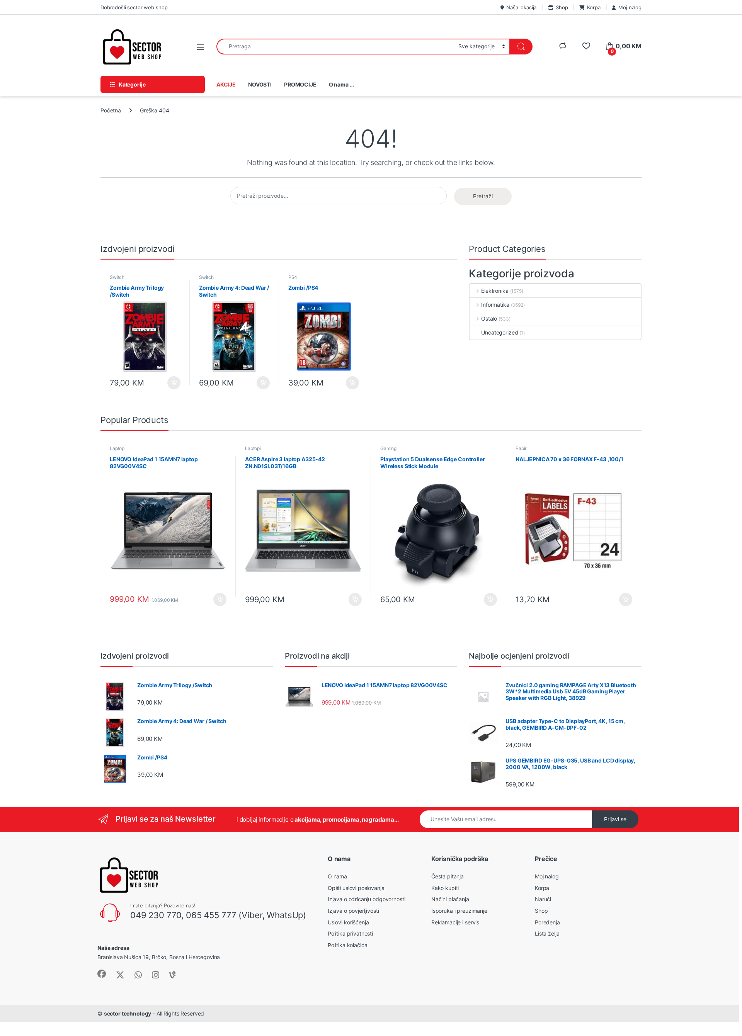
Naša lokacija (521, 7)
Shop (562, 7)
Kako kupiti (445, 888)
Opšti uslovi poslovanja (356, 888)
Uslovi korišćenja (348, 922)
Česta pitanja (447, 876)
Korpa (593, 7)
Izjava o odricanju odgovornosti (366, 899)
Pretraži (483, 196)
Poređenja (547, 922)
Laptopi (118, 448)
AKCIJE (226, 84)
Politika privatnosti (350, 933)
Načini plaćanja (450, 899)
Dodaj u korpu (173, 382)
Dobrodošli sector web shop (133, 7)
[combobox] (335, 46)
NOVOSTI (260, 84)
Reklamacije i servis (455, 922)
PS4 (293, 277)
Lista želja (547, 933)
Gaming (388, 448)
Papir (521, 448)
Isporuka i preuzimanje (459, 910)
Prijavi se (615, 819)
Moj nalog (630, 7)
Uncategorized (499, 332)
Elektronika (494, 290)
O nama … (341, 84)
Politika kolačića (348, 945)
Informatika (495, 304)
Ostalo (489, 318)
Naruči (543, 899)
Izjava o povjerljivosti (353, 910)
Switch (117, 277)
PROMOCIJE (300, 84)
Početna (110, 110)
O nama (337, 876)
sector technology (127, 1013)
